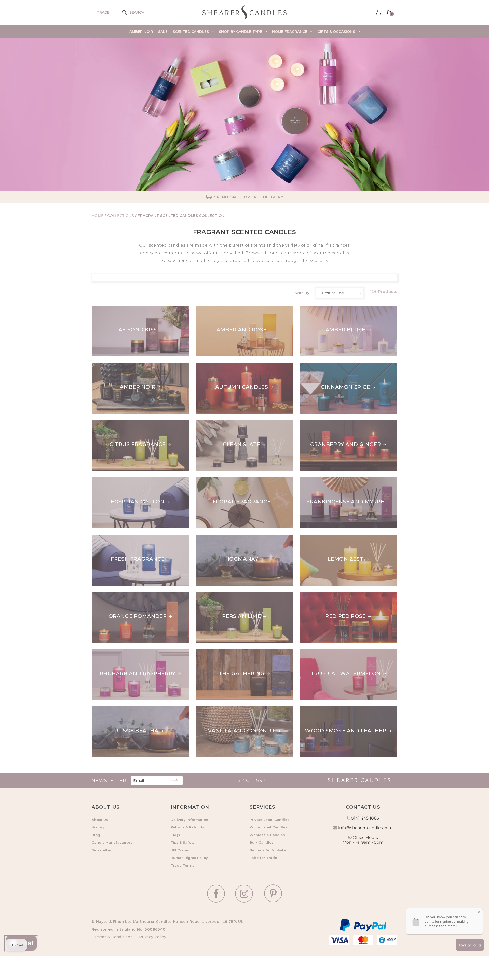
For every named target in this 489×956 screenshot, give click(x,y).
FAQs (175, 835)
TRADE (103, 12)
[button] (127, 12)
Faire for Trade (263, 858)
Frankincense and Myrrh (339, 480)
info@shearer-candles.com (365, 827)
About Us (100, 820)
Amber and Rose (241, 330)
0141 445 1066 (365, 818)
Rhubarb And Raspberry (137, 673)
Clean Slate (241, 444)
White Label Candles (268, 827)
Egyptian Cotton (137, 501)
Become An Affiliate (268, 850)
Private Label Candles (269, 820)
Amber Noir (137, 387)
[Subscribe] (175, 781)
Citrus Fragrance (138, 444)
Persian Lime (241, 616)
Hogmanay (241, 559)
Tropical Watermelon (335, 652)
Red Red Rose (320, 595)
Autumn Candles (241, 387)
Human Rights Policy (189, 858)
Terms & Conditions (113, 937)
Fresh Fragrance (138, 559)
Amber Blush (320, 309)
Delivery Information (189, 820)
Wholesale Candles (267, 835)
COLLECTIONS (121, 215)
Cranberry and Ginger (335, 423)
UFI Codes (180, 850)
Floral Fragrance (242, 501)
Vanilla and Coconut (241, 731)
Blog (96, 835)
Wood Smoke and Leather (340, 709)
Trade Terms (182, 865)
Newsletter (101, 850)
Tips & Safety (183, 842)
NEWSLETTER (109, 780)
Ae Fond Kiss (137, 330)
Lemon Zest (318, 538)
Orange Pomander (137, 616)
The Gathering (242, 673)
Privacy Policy (152, 937)
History (98, 827)
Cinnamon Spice (324, 366)
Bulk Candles (262, 842)
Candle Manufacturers (112, 842)
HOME (98, 215)
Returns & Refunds (187, 827)
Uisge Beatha (137, 731)
